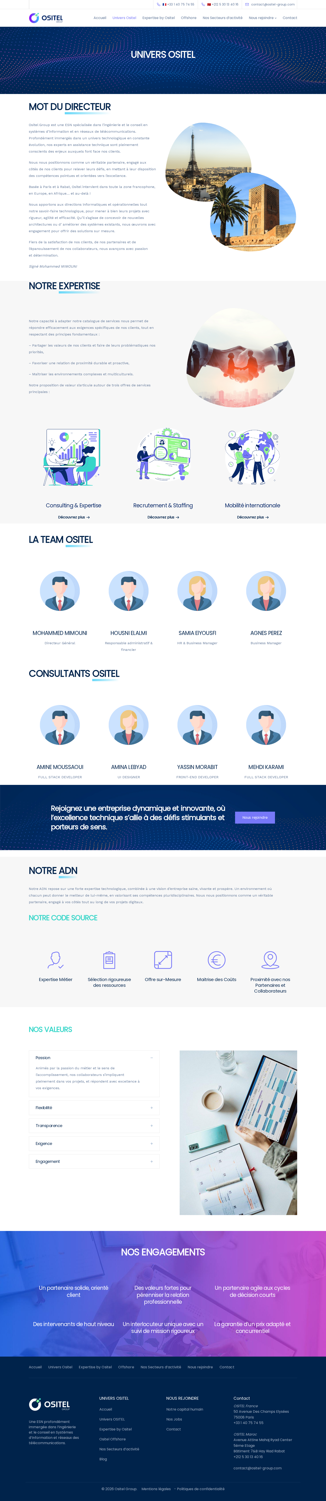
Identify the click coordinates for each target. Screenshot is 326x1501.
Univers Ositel (124, 17)
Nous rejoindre (261, 17)
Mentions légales (156, 1488)
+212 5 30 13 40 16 (248, 1456)
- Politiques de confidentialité (199, 1488)
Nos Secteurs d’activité (223, 17)
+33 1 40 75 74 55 (248, 1422)
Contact (290, 17)
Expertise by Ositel (158, 17)
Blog (103, 1459)
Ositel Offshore (112, 1439)
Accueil (100, 17)
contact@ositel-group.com (258, 1468)
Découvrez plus (71, 517)
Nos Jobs (174, 1419)
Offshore (188, 17)
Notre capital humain (184, 1409)
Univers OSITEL (112, 1419)
